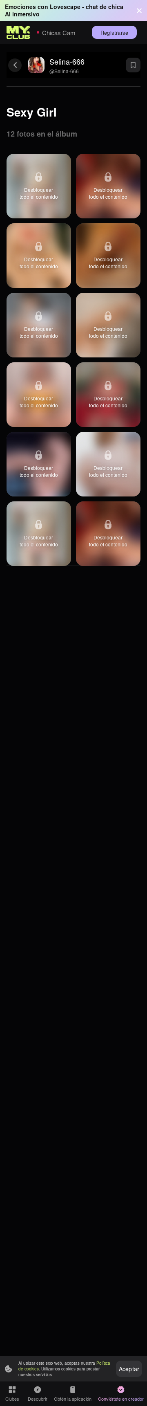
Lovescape (65, 6)
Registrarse (114, 32)
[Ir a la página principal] (18, 32)
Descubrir (37, 1398)
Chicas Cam (59, 32)
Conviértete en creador (121, 1398)
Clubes (12, 1398)
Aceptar (129, 1369)
